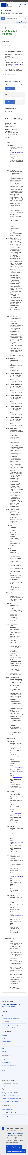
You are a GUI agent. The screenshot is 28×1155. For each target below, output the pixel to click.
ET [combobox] (6, 84)
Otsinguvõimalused (21, 22)
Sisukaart (4, 1051)
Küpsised (4, 1038)
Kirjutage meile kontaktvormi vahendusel (12, 1098)
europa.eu (4, 1085)
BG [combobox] (6, 98)
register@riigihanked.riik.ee (16, 842)
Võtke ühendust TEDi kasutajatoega (11, 1018)
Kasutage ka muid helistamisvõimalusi (11, 1095)
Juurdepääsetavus (6, 1041)
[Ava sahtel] (4, 28)
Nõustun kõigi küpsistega (14, 1147)
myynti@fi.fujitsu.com (16, 877)
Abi (2, 1015)
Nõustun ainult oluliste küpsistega (16, 1151)
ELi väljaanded (5, 1070)
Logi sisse (20, 6)
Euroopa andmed (6, 1062)
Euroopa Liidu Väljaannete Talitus (11, 1004)
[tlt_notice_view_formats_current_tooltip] (21, 119)
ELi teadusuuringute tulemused (9, 1065)
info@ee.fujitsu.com (16, 916)
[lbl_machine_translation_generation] (15, 108)
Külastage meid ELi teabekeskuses (10, 1101)
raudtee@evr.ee (19, 64)
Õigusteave (4, 1035)
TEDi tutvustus (5, 1048)
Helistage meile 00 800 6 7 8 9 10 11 (11, 1093)
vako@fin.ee (18, 813)
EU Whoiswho (5, 1068)
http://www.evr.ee (17, 777)
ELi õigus (4, 1059)
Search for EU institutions (8, 1109)
